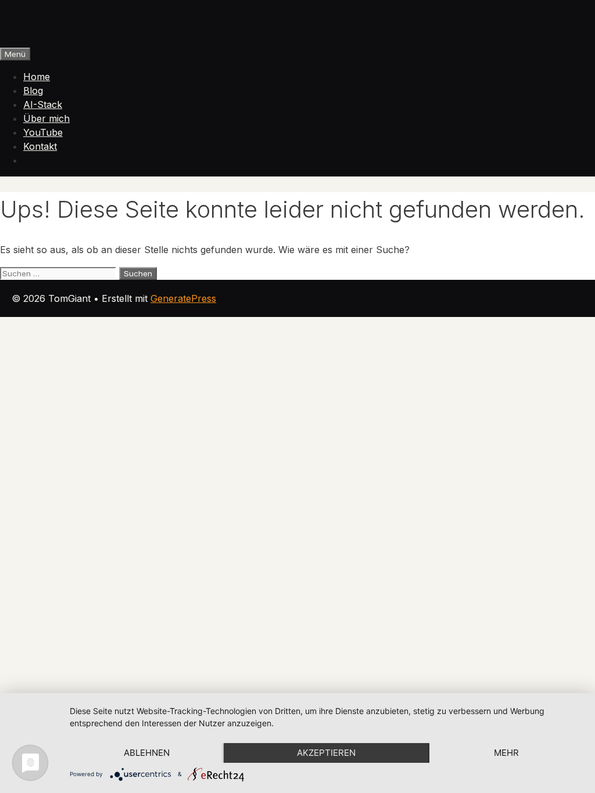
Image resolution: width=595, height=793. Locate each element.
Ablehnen (147, 752)
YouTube (43, 132)
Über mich (46, 118)
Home (36, 76)
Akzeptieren (326, 752)
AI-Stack (42, 104)
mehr (506, 752)
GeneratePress (183, 298)
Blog (33, 90)
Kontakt (40, 146)
